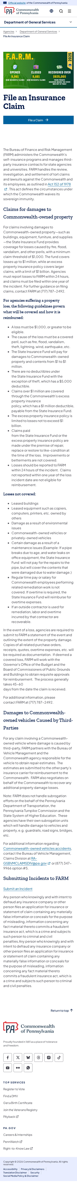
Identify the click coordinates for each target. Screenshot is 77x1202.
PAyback (9, 1116)
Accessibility (10, 1169)
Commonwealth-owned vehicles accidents (37, 848)
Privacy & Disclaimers (32, 1169)
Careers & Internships (17, 1134)
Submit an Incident (17, 888)
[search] (61, 11)
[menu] (69, 11)
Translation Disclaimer (15, 1172)
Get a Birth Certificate (17, 1103)
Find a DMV (10, 1096)
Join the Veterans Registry (20, 1110)
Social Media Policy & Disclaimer (20, 1175)
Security (34, 1172)
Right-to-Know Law (16, 1148)
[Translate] (51, 11)
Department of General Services (29, 22)
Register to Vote (14, 1089)
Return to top (60, 1010)
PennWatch (11, 1141)
